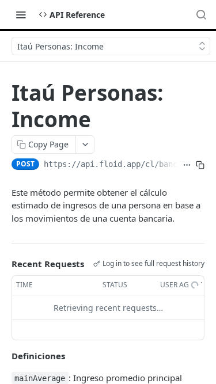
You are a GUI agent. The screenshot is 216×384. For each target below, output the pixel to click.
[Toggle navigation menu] (21, 14)
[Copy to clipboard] (200, 165)
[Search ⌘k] (201, 14)
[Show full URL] (187, 165)
